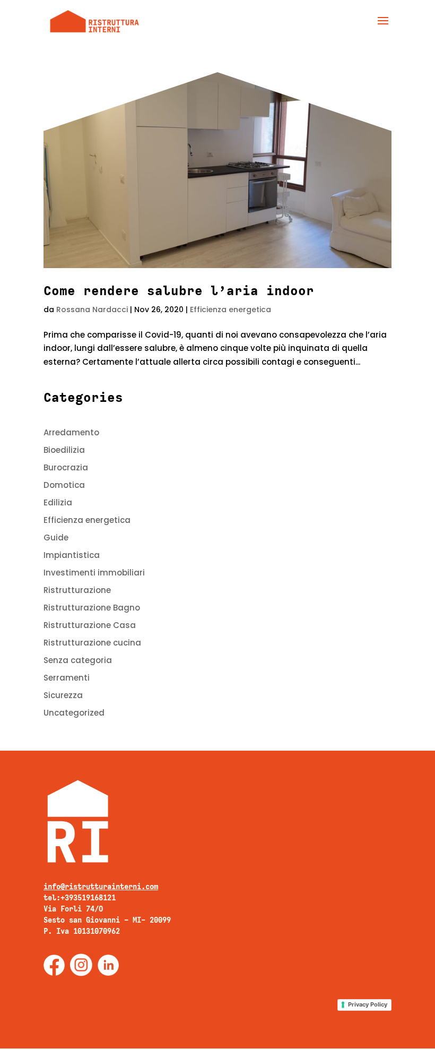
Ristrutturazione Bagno (92, 607)
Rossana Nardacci (92, 309)
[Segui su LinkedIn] (108, 965)
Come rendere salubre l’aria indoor (179, 290)
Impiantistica (72, 555)
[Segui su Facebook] (54, 965)
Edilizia (58, 502)
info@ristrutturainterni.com (101, 886)
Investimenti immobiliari (94, 572)
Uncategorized (74, 712)
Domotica (64, 485)
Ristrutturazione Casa (90, 625)
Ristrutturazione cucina (92, 642)
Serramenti (67, 677)
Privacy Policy (367, 1004)
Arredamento (71, 432)
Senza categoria (78, 660)
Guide (56, 537)
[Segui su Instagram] (81, 965)
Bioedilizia (64, 449)
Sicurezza (63, 695)
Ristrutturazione (77, 590)
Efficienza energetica (230, 309)
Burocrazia (66, 467)
